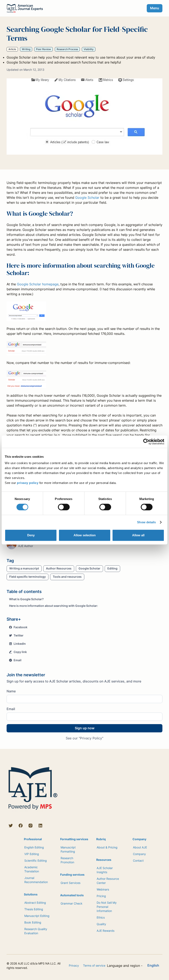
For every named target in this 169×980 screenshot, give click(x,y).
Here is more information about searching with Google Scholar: (53, 605)
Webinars (103, 889)
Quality (101, 924)
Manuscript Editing (36, 916)
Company (139, 854)
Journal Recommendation (36, 880)
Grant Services (70, 883)
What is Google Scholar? (26, 599)
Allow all (138, 535)
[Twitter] (11, 825)
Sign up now (84, 728)
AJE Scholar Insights (105, 870)
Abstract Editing (35, 902)
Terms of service (94, 965)
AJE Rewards (105, 930)
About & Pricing (107, 847)
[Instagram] (30, 825)
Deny (31, 535)
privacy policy (27, 483)
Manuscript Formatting (68, 849)
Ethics (101, 917)
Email (11, 709)
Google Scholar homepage (38, 284)
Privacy (74, 965)
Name (11, 691)
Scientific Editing (35, 860)
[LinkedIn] (40, 825)
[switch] (64, 507)
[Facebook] (20, 825)
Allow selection (85, 535)
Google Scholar (87, 197)
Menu (154, 8)
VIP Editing (31, 854)
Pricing (101, 896)
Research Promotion (67, 860)
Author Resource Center (108, 881)
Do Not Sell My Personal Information (107, 907)
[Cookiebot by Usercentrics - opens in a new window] (146, 442)
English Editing (34, 847)
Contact (138, 860)
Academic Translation (31, 869)
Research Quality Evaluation (35, 931)
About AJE (140, 847)
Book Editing (32, 922)
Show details (146, 522)
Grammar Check (71, 903)
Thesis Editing (33, 909)
